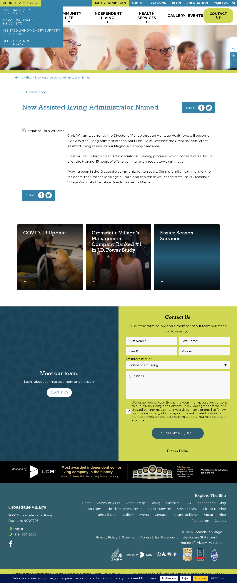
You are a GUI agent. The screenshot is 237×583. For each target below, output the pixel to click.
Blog (176, 3)
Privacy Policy (152, 406)
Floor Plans (93, 509)
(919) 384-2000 (24, 534)
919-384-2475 (19, 22)
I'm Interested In (139, 359)
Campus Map (135, 503)
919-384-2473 (16, 42)
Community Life (69, 15)
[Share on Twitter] (209, 107)
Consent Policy (180, 406)
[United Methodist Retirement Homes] (116, 554)
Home (19, 77)
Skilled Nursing (214, 509)
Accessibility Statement (159, 537)
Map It (18, 529)
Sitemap (129, 537)
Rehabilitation (107, 515)
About (137, 3)
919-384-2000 (19, 11)
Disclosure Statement (200, 537)
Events (195, 16)
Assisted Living (187, 509)
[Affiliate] (152, 554)
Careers (220, 3)
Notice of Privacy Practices (201, 543)
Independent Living (107, 15)
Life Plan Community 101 (125, 509)
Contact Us (218, 15)
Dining (155, 503)
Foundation (197, 3)
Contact (161, 515)
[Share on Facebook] (201, 107)
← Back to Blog (34, 92)
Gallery (176, 16)
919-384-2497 (31, 32)
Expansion (157, 3)
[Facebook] (10, 545)
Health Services (146, 15)
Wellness (172, 503)
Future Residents (110, 3)
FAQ (188, 503)
